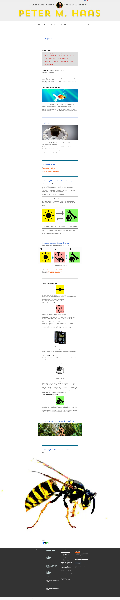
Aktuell (36, 24)
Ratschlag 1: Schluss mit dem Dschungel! (51, 169)
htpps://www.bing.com (49, 593)
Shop (77, 24)
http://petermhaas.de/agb (64, 563)
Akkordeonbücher (54, 24)
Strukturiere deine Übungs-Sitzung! (50, 168)
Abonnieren (78, 563)
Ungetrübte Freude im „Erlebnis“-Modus (54, 269)
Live (70, 24)
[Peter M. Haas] (60, 2)
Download (73, 24)
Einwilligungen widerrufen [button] (64, 575)
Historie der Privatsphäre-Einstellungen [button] (66, 573)
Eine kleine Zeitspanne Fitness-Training (54, 271)
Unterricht (66, 24)
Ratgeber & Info (46, 24)
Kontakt (81, 24)
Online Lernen (40, 24)
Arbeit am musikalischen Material (53, 272)
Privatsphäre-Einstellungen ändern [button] (66, 570)
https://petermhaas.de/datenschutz (66, 560)
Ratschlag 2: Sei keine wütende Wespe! (51, 171)
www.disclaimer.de (63, 558)
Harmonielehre (60, 24)
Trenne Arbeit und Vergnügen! (49, 167)
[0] (88, 25)
